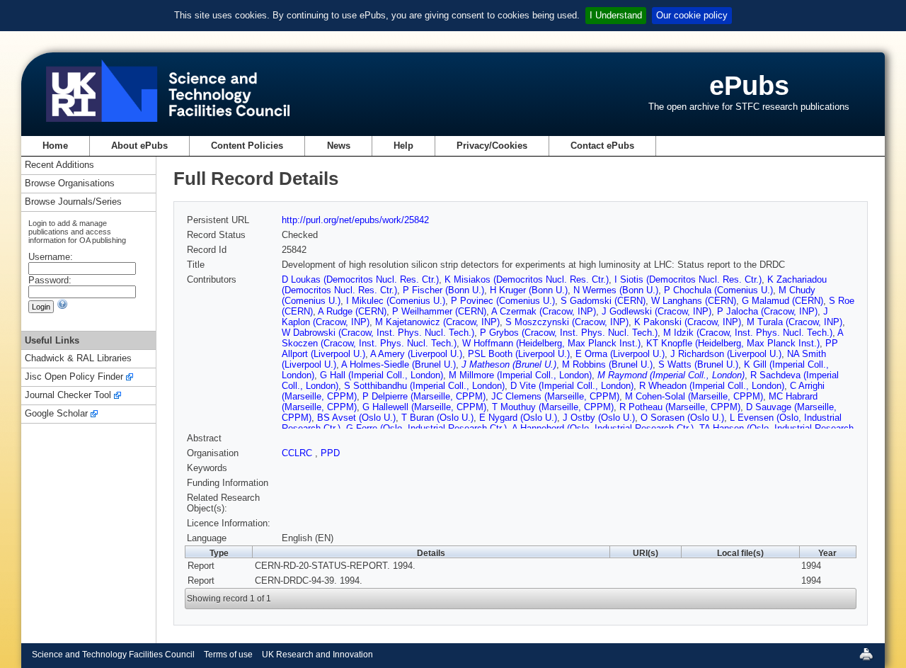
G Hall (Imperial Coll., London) (381, 375)
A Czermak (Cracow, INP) (543, 311)
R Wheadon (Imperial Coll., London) (711, 385)
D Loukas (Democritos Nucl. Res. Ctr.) (360, 279)
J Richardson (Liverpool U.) (725, 354)
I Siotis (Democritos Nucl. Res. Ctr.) (688, 279)
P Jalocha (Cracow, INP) (767, 311)
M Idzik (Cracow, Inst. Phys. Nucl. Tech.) (747, 332)
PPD (330, 453)
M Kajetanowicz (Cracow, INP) (437, 322)
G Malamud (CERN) (782, 300)
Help (403, 145)
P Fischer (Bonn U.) (443, 290)
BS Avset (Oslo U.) (356, 417)
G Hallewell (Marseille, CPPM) (424, 407)
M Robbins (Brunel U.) (607, 364)
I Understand (616, 15)
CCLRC (298, 453)
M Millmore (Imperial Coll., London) (520, 375)
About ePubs (139, 145)
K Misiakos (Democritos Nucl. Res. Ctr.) (527, 279)
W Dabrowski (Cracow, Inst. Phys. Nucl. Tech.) (378, 332)
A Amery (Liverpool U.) (416, 354)
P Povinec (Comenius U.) (503, 300)
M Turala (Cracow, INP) (794, 322)
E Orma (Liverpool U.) (620, 354)
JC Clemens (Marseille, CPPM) (555, 396)
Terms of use (228, 654)
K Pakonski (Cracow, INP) (687, 322)
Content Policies (247, 145)
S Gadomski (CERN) (603, 300)
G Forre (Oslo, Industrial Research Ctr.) (426, 428)
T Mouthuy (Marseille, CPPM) (553, 407)
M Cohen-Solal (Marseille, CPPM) (694, 396)
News (338, 145)
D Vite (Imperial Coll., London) (571, 385)
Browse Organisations (70, 184)
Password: (49, 280)
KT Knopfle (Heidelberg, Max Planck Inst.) (733, 343)
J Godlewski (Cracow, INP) (656, 311)
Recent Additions (59, 165)
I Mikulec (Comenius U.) (395, 300)
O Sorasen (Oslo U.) (682, 417)
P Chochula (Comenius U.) (718, 290)
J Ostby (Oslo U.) (599, 417)
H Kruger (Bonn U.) (529, 290)
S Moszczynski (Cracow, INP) (567, 322)
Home (55, 145)
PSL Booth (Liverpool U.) (519, 354)
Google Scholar (56, 414)
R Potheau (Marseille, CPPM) (679, 407)
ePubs (749, 85)
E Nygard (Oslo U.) (518, 417)
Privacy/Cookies (492, 145)
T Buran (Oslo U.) (437, 417)
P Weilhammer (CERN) (439, 311)
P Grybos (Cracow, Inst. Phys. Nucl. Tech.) (569, 332)
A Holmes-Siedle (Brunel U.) (398, 364)
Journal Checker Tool (68, 395)
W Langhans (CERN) (693, 300)
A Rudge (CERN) (352, 311)
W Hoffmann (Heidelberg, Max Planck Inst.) (551, 343)
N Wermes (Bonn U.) (615, 290)
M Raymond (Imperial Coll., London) (671, 375)
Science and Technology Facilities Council (113, 654)
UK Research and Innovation (317, 654)
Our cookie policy (692, 15)
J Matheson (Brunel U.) (508, 364)
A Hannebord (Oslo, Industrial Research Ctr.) (603, 428)
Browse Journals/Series (73, 202)
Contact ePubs (602, 145)
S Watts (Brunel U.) (698, 364)
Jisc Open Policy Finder (74, 377)
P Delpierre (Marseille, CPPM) (424, 396)
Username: (50, 256)
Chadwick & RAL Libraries (78, 358)
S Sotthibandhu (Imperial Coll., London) (424, 385)
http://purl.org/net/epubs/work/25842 (355, 220)
